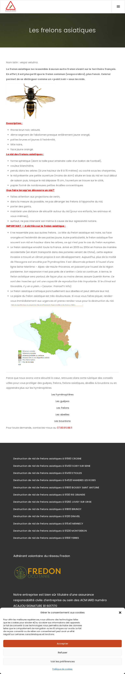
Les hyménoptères (62, 394)
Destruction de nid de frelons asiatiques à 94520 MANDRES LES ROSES (54, 480)
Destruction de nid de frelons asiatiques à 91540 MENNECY (48, 523)
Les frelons (62, 408)
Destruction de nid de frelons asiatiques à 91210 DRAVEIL (46, 516)
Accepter (62, 643)
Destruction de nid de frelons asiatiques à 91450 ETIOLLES (47, 473)
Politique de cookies (62, 669)
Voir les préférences (62, 661)
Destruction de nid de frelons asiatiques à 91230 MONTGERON (50, 530)
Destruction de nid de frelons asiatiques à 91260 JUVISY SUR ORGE (52, 501)
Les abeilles (62, 414)
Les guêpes (62, 401)
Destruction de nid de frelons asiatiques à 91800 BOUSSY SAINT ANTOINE (56, 487)
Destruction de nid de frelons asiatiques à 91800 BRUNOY (47, 509)
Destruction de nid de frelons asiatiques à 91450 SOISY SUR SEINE (51, 466)
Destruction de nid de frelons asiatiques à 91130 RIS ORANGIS (49, 494)
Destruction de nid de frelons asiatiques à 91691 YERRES (46, 538)
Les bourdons (62, 421)
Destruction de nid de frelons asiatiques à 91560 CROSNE (47, 458)
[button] (120, 612)
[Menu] (118, 6)
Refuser (62, 652)
